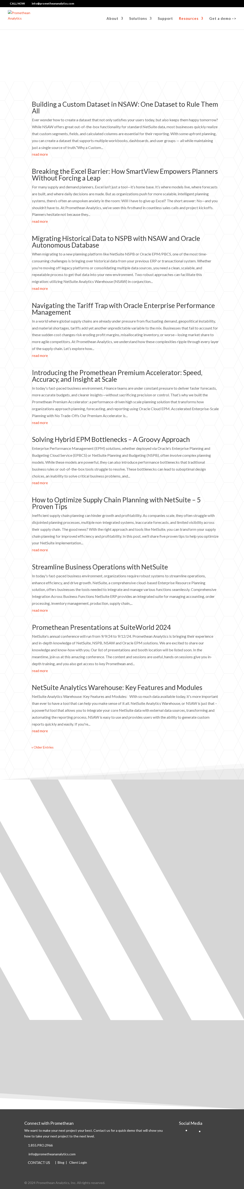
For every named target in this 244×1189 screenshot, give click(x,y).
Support (165, 19)
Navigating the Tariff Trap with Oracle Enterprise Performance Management (123, 308)
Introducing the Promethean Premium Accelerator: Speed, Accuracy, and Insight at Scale (117, 375)
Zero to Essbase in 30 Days (54, 998)
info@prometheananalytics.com (52, 1154)
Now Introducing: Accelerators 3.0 (61, 878)
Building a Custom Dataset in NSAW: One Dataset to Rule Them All (125, 107)
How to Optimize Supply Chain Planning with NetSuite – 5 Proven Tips (116, 503)
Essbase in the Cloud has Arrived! (60, 1056)
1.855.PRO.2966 (40, 1145)
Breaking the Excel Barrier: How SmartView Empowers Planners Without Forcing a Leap (125, 174)
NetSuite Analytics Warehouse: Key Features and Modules (117, 687)
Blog (61, 1162)
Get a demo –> (222, 19)
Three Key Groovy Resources (56, 934)
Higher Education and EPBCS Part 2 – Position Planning (80, 821)
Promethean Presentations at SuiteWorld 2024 (101, 627)
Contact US (39, 1162)
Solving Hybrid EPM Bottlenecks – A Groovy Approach (111, 439)
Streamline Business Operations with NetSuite (100, 567)
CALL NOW (17, 3)
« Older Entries (42, 747)
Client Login (78, 1162)
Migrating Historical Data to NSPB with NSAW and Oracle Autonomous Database (116, 241)
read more (40, 154)
